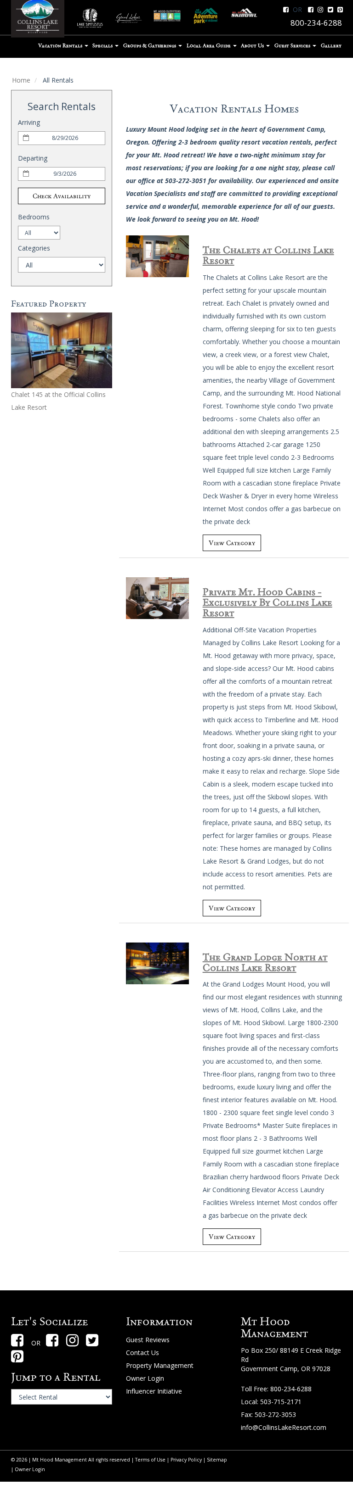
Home (21, 80)
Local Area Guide (209, 45)
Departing (32, 158)
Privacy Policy (186, 1459)
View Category (232, 543)
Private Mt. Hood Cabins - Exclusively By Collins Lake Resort (267, 602)
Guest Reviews (148, 1339)
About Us (253, 45)
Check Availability (62, 196)
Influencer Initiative (154, 1391)
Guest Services (293, 45)
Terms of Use (150, 1459)
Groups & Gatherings (150, 45)
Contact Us (142, 1352)
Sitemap (217, 1459)
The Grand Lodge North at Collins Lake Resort (265, 962)
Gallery (331, 45)
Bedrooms (34, 216)
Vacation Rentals (61, 45)
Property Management (160, 1365)
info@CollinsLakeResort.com (283, 1427)
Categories (34, 248)
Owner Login (145, 1378)
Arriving (29, 122)
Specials (103, 45)
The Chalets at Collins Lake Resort (268, 255)
